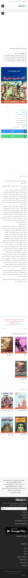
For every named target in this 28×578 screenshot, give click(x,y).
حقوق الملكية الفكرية (22, 557)
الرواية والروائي (23, 411)
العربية (20, 110)
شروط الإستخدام (23, 563)
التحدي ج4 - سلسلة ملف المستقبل (7, 411)
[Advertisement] (14, 31)
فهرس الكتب (24, 565)
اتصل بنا (24, 512)
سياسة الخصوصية (23, 560)
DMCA (25, 554)
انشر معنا (24, 515)
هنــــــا (8, 492)
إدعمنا (24, 518)
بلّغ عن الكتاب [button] (19, 325)
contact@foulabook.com (20, 521)
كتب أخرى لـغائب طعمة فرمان (19, 334)
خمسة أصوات (9, 355)
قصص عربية (19, 114)
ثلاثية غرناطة (23, 435)
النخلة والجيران (23, 379)
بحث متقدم (11, 1)
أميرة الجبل (10, 435)
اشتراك (3, 508)
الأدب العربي (18, 112)
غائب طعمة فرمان (17, 127)
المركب (25, 355)
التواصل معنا (7, 325)
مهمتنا (23, 1)
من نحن (25, 551)
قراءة (12, 136)
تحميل (12, 131)
